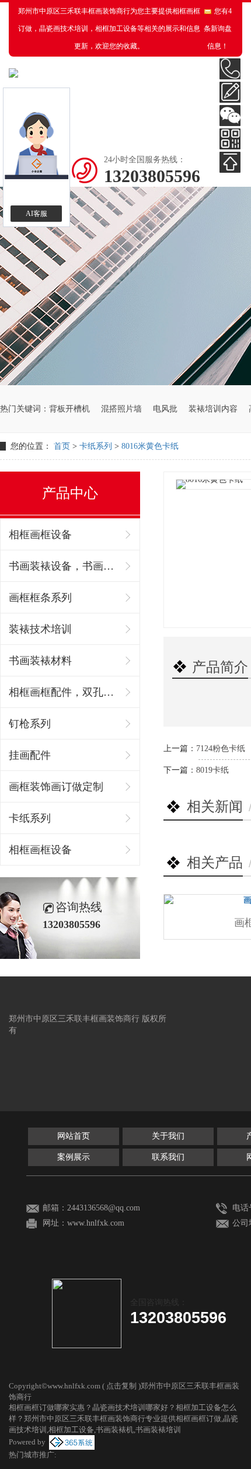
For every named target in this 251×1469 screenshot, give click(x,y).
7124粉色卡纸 (220, 748)
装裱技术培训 (40, 629)
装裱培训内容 (213, 408)
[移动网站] (229, 138)
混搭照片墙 (121, 408)
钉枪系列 (30, 724)
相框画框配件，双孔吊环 (64, 692)
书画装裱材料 (40, 661)
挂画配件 (30, 755)
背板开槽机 (69, 408)
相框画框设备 (40, 534)
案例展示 (73, 1157)
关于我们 (168, 1136)
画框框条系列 (40, 597)
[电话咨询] (229, 68)
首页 (62, 446)
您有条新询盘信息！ (218, 28)
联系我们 (168, 1157)
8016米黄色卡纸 (150, 446)
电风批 (165, 408)
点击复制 (121, 1385)
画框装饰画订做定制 (56, 787)
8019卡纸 (212, 770)
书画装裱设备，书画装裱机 (64, 566)
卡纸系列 (95, 446)
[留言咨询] (229, 92)
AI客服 (36, 214)
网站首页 (73, 1136)
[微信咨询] (229, 115)
